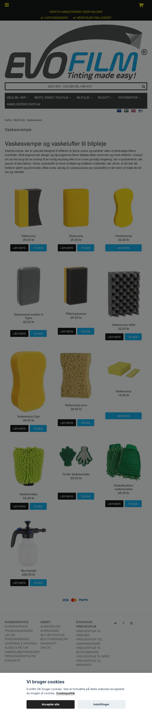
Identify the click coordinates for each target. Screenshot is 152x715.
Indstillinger (101, 704)
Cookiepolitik (65, 693)
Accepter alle (50, 704)
